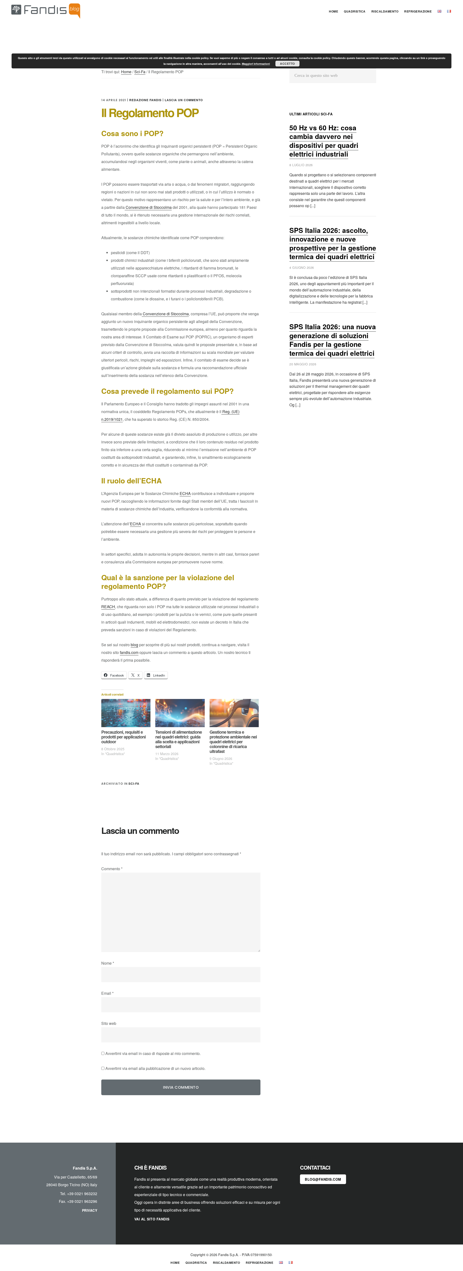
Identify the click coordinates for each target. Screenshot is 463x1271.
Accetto (287, 63)
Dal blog (46, 10)
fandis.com (129, 652)
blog (134, 644)
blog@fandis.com (323, 1179)
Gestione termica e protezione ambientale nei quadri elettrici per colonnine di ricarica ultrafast (233, 741)
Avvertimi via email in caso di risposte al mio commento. (153, 1053)
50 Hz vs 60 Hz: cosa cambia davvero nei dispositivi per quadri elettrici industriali (323, 141)
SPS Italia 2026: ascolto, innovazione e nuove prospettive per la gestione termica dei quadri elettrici (332, 243)
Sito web (108, 1023)
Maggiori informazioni (256, 64)
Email (107, 993)
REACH (108, 606)
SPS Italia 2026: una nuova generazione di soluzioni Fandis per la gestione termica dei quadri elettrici (332, 340)
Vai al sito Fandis (152, 1219)
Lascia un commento (184, 100)
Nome (107, 963)
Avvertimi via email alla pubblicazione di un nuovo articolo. (155, 1068)
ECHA (185, 493)
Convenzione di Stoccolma (148, 207)
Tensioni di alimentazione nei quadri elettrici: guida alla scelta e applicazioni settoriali (178, 739)
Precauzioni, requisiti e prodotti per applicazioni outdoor (123, 737)
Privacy (89, 1210)
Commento (112, 868)
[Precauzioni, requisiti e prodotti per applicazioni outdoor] (125, 713)
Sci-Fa (134, 783)
